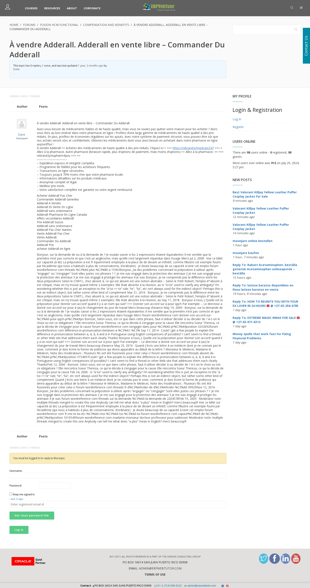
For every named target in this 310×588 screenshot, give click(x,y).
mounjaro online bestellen (252, 241)
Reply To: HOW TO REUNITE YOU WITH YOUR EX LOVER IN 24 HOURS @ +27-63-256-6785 (266, 303)
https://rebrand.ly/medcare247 (193, 148)
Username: (15, 471)
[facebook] (274, 558)
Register (238, 127)
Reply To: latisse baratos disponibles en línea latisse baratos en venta (263, 287)
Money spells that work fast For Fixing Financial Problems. (262, 336)
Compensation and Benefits (106, 25)
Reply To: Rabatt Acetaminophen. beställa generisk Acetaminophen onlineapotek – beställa (265, 269)
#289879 (221, 116)
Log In (19, 530)
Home (13, 25)
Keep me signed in (24, 494)
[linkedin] (285, 558)
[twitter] (263, 558)
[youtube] (296, 558)
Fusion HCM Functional (59, 25)
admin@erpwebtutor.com (160, 568)
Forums (29, 25)
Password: (15, 485)
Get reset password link (32, 515)
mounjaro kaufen (246, 253)
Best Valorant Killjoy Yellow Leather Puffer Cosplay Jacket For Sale (265, 194)
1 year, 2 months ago (90, 65)
